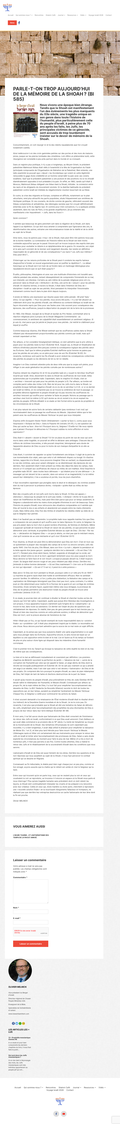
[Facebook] (19, 23)
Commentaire (20, 877)
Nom (16, 907)
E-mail (17, 918)
